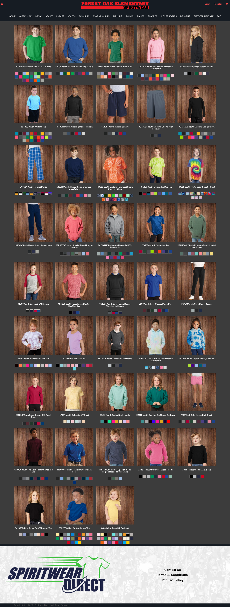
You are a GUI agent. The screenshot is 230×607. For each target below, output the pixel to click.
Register (218, 4)
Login (207, 4)
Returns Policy (172, 580)
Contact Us (172, 570)
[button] (2, 4)
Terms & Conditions (172, 575)
